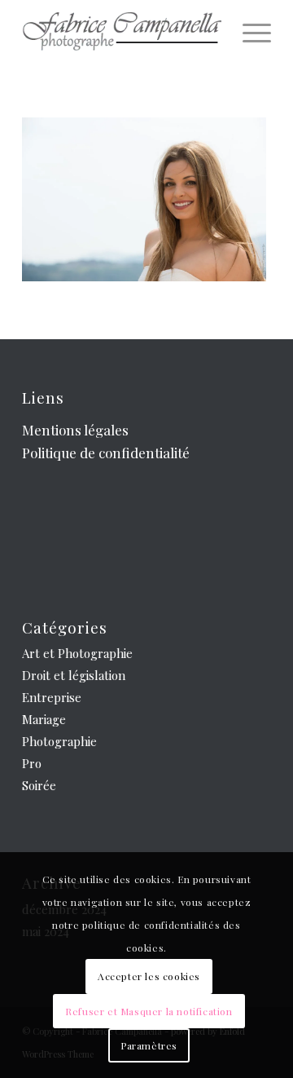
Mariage (44, 719)
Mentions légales (75, 430)
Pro (32, 763)
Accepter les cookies (149, 976)
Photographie (59, 741)
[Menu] (248, 32)
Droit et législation (73, 675)
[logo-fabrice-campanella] (121, 32)
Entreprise (51, 697)
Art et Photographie (77, 653)
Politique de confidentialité (106, 453)
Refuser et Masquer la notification (148, 1011)
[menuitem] (248, 32)
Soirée (39, 785)
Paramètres (148, 1045)
